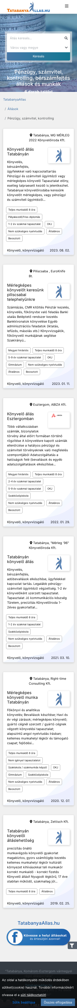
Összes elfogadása (58, 1002)
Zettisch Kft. (60, 822)
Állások (13, 109)
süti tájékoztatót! (33, 995)
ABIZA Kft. (58, 404)
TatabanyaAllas (14, 99)
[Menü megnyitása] (66, 6)
